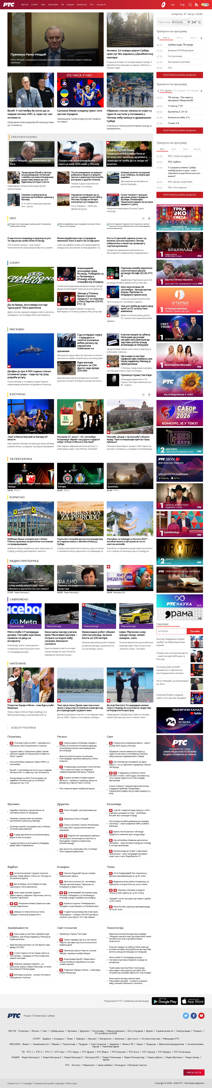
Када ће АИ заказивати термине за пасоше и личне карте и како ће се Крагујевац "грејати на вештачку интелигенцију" (79, 839)
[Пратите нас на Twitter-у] (186, 1016)
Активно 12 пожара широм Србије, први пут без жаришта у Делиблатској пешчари (130, 54)
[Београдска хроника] (179, 356)
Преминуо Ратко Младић (28, 54)
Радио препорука (24, 561)
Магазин (53, 4)
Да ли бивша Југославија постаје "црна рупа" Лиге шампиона (27, 306)
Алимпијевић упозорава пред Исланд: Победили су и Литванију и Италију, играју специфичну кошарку (90, 275)
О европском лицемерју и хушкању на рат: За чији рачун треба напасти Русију (29, 239)
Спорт (34, 4)
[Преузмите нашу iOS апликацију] (193, 1001)
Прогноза (164, 22)
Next (201, 38)
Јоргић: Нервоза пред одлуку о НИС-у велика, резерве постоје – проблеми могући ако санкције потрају (130, 813)
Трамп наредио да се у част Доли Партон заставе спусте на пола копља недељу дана (78, 942)
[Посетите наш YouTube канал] (201, 1016)
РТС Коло (134, 1051)
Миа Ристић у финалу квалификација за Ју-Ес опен (129, 908)
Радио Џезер (192, 1057)
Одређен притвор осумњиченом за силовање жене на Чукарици (27, 811)
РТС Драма (88, 1051)
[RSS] (196, 4)
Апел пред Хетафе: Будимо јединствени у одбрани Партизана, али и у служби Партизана (30, 895)
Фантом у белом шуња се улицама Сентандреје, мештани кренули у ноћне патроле (78, 758)
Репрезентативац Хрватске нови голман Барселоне (30, 905)
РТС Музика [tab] (193, 90)
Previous (158, 38)
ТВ (62, 4)
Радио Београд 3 (73, 1057)
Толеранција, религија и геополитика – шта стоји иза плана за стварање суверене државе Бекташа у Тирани (79, 769)
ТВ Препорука (21, 459)
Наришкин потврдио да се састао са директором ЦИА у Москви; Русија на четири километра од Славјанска (86, 198)
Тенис (111, 867)
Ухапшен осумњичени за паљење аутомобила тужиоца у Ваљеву (37, 197)
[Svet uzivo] (179, 328)
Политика (14, 737)
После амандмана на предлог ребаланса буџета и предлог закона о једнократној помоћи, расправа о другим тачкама (87, 176)
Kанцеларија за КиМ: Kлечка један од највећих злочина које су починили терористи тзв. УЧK (28, 780)
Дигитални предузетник (171, 1044)
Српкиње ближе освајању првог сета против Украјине (171, 696)
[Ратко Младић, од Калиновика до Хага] (31, 154)
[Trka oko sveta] (179, 217)
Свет (110, 737)
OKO (43, 4)
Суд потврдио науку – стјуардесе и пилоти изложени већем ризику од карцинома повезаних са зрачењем (79, 343)
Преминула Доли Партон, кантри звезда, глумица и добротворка (77, 952)
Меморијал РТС (171, 1038)
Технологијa (115, 928)
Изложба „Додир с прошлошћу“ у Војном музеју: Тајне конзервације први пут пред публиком (128, 439)
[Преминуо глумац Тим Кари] (113, 380)
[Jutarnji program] (179, 300)
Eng (182, 4)
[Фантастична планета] (179, 273)
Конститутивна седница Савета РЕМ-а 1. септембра (30, 763)
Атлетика (119, 1038)
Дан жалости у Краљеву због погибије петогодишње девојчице (78, 850)
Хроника (13, 804)
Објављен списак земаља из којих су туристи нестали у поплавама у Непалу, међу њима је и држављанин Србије (129, 116)
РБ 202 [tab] (197, 149)
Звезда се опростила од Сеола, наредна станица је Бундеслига (27, 913)
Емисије (82, 4)
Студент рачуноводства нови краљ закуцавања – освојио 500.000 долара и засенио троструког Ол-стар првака (78, 914)
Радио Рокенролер (134, 1057)
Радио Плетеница (111, 1057)
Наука (139, 1044)
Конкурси (120, 1065)
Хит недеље (114, 588)
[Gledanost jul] (179, 384)
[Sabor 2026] (179, 413)
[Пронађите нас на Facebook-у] (194, 1016)
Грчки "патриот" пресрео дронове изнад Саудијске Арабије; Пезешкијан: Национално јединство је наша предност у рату (137, 199)
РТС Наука (73, 1051)
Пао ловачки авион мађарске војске (77, 788)
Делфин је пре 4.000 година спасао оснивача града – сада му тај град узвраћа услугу (29, 374)
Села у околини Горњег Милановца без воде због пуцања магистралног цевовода (79, 827)
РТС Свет (60, 1051)
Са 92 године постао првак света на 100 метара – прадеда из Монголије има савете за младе (29, 956)
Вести (24, 4)
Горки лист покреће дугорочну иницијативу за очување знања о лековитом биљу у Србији (80, 542)
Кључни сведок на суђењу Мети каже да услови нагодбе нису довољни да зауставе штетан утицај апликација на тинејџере (135, 339)
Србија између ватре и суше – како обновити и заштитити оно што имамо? (28, 586)
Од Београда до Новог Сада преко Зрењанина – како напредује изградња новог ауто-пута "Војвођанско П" (128, 854)
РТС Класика (119, 1051)
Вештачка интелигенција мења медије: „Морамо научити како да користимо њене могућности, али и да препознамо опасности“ (130, 938)
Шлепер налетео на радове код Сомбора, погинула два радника (135, 175)
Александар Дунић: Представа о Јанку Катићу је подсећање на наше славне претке (77, 962)
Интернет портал (137, 1065)
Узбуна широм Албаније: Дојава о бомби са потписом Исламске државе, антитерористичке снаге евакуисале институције (78, 747)
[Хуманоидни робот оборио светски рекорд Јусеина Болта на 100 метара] (99, 616)
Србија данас (57, 1031)
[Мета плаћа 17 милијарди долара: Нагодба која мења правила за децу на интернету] (24, 616)
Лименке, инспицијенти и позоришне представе (77, 586)
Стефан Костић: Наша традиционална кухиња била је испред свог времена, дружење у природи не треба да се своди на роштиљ (127, 157)
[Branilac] (179, 245)
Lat (173, 4)
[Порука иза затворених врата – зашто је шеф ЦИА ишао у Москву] (80, 154)
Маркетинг (89, 1065)
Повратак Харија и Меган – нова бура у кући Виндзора (30, 706)
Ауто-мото (132, 1038)
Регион (62, 737)
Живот (26, 1044)
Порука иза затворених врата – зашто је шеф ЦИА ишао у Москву (78, 162)
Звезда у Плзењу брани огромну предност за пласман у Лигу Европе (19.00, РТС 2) (90, 299)
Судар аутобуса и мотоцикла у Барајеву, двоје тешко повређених (29, 844)
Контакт (76, 1065)
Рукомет (92, 1038)
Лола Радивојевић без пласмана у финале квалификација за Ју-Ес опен (128, 874)
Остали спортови (151, 1038)
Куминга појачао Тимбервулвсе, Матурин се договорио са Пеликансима (78, 905)
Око (13, 218)
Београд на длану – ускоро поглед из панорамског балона (30, 976)
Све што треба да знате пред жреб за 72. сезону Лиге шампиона (137, 309)
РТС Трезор (148, 1051)
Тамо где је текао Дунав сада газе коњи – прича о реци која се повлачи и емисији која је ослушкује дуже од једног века (80, 708)
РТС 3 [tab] (193, 38)
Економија (114, 804)
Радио (70, 4)
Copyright (27, 1083)
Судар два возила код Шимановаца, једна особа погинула (30, 836)
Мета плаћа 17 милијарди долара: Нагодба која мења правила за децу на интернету (24, 636)
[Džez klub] (179, 441)
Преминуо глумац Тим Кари (136, 375)
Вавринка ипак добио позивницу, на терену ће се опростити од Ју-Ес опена (129, 883)
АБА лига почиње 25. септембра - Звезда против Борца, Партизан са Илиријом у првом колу (136, 290)
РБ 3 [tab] (185, 149)
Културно (17, 394)
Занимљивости (17, 928)
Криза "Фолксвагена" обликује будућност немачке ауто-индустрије (127, 833)
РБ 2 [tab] (174, 149)
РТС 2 (39, 1051)
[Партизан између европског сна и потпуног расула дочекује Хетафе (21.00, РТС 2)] (113, 273)
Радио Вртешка (174, 1057)
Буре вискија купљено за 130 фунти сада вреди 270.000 (88, 366)
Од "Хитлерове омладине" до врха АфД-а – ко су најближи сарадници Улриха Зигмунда (130, 764)
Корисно (17, 497)
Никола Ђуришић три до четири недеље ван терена (77, 874)
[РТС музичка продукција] (179, 720)
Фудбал (12, 867)
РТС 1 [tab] (166, 38)
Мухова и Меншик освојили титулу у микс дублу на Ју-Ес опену (127, 891)
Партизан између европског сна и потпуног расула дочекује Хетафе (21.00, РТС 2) (137, 272)
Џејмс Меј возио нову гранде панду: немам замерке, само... (132, 634)
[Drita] (179, 552)
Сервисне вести (164, 1031)
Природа (151, 1044)
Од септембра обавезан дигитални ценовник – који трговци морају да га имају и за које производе (130, 843)
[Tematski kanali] (179, 607)
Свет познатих (67, 928)
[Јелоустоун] (179, 496)
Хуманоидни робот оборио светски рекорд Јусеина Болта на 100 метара (98, 634)
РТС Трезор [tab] (179, 90)
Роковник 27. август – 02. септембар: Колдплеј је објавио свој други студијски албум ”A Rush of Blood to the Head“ (78, 439)
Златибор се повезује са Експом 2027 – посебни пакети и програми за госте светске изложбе (128, 542)
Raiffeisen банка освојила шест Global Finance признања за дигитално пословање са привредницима (30, 542)
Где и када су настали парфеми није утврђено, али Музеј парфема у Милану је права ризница (136, 360)
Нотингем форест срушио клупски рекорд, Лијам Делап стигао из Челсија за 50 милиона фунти (30, 876)
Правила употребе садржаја (49, 1083)
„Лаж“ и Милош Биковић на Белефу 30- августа (27, 438)
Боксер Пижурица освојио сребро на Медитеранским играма (170, 642)
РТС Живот (103, 1051)
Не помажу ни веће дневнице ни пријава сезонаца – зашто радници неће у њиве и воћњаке (129, 823)
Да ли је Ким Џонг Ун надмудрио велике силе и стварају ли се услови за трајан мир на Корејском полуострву (129, 708)
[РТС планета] (163, 4)
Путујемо (83, 1044)
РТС (92, 4)
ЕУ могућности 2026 (106, 1033)
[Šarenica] (179, 524)
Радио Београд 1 (31, 1057)
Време (149, 1031)
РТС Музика (164, 1051)
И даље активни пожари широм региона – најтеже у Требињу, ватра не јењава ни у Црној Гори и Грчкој (78, 780)
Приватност (13, 1083)
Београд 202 (92, 1057)
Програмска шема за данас (179, 75)
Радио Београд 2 (52, 1057)
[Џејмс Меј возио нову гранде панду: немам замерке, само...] (136, 616)
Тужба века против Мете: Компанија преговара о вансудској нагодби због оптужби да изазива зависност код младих (130, 970)
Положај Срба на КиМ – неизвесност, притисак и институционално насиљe (30, 744)
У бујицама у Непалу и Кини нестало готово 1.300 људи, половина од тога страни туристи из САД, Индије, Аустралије (129, 777)
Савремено (19, 599)
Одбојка (80, 1038)
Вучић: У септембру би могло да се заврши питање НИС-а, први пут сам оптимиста (29, 114)
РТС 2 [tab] (180, 38)
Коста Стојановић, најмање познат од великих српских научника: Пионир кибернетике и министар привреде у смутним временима (126, 242)
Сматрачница (183, 1031)
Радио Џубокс (155, 1057)
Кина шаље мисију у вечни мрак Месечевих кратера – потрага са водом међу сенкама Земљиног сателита (61, 637)
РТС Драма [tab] (165, 90)
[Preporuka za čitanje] (179, 580)
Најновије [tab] (162, 624)
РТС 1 (30, 1051)
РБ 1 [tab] (162, 149)
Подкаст (198, 1031)
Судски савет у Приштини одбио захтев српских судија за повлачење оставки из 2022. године (30, 754)
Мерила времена (115, 1031)
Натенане (18, 663)
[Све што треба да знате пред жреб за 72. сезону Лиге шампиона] (113, 311)
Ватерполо (106, 1038)
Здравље (114, 1044)
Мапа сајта (194, 1072)
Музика (55, 1044)
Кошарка (63, 867)
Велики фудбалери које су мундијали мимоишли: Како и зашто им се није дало (78, 239)
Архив (106, 1059)
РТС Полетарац (182, 1051)
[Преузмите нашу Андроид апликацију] (165, 1001)
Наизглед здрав (110, 1046)
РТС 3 (48, 1051)
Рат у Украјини (135, 1031)
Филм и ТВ (127, 1044)
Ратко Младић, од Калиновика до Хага (78, 811)
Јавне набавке (105, 1065)
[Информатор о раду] (179, 748)
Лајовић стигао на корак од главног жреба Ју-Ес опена (130, 899)
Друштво (63, 804)
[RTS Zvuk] (179, 469)
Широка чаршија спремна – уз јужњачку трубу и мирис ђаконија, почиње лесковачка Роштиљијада (30, 966)
